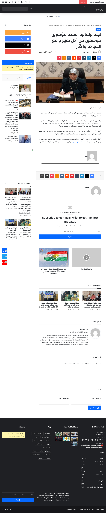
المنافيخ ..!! (14, 85)
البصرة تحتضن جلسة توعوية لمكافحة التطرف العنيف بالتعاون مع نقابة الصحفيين (92, 305)
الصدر (37, 437)
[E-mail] (97, 167)
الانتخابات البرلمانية (37, 433)
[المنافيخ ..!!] (25, 88)
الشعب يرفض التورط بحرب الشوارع (20, 94)
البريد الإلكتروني (96, 398)
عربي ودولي (99, 474)
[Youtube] (4, 262)
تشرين (48, 444)
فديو (102, 477)
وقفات (41, 458)
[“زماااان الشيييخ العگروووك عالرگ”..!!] (25, 139)
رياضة (101, 471)
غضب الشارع (46, 454)
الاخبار (92, 25)
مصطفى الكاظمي (36, 454)
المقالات (100, 465)
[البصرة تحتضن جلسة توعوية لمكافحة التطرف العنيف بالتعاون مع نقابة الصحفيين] (92, 296)
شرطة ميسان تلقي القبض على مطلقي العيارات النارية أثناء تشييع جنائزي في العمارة (54, 2)
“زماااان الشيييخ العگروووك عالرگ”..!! (11, 137)
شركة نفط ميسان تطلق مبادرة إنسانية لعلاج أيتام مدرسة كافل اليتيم (71, 305)
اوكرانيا (41, 440)
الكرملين (48, 440)
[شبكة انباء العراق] (88, 8)
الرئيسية (97, 25)
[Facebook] (4, 250)
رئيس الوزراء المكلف (44, 451)
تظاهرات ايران (46, 447)
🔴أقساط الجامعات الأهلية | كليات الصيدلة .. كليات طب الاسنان (11, 104)
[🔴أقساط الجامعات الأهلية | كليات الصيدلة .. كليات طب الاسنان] (25, 103)
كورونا (101, 484)
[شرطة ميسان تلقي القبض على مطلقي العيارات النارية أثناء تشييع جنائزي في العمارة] (48, 296)
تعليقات (7, 78)
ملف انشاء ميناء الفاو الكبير (95, 487)
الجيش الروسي (46, 437)
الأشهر (28, 78)
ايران (35, 440)
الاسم (99, 389)
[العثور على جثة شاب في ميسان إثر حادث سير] (66, 439)
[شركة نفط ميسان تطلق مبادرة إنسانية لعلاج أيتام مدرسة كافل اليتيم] (70, 296)
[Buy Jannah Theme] (53, 16)
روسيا (35, 451)
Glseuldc (84, 329)
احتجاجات (47, 433)
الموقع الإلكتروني (64, 398)
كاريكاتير (100, 481)
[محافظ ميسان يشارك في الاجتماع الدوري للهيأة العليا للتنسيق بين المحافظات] (58, 439)
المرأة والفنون (99, 461)
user (96, 52)
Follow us (22, 427)
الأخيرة (18, 78)
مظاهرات (47, 458)
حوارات (101, 468)
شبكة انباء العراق (71, 509)
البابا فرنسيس (77, 142)
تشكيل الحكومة (40, 444)
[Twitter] (4, 256)
